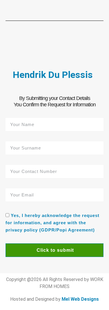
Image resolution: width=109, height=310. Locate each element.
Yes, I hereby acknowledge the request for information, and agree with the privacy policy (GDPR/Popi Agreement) (52, 223)
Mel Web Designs (80, 299)
